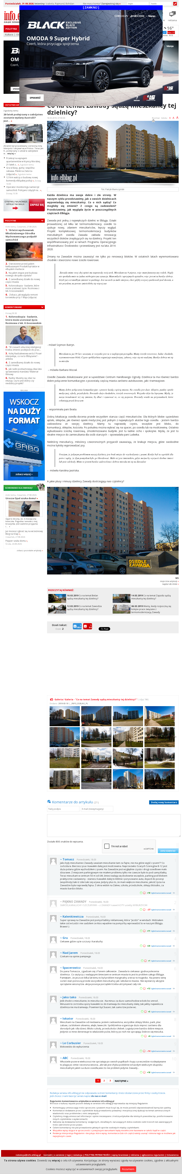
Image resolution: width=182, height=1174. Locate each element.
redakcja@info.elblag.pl (28, 1155)
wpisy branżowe (120, 1155)
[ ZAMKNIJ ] (91, 7)
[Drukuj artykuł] (153, 121)
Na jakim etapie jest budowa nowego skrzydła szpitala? (21, 274)
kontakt (48, 1155)
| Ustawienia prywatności (172, 1156)
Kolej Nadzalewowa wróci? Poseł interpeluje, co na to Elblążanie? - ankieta (23, 356)
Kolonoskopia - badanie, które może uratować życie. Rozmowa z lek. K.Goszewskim (22, 288)
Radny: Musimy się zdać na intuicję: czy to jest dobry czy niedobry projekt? (20, 381)
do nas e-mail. (99, 1096)
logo (68, 1155)
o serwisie (59, 1155)
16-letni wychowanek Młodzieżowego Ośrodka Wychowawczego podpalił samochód (21, 234)
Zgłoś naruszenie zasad (161, 893)
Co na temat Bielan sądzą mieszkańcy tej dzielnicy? (82, 597)
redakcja (77, 1155)
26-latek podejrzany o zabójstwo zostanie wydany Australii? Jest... (23, 117)
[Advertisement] (149, 218)
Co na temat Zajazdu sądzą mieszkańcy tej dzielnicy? (151, 597)
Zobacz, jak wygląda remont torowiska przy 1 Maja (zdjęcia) (22, 296)
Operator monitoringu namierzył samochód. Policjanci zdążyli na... (23, 189)
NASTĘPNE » (121, 1080)
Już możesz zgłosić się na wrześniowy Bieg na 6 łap (24, 532)
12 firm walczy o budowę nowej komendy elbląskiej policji (22, 179)
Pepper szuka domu (16, 540)
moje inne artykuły (169, 581)
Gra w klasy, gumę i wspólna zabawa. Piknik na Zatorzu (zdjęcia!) (20, 171)
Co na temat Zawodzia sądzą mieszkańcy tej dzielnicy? (84, 608)
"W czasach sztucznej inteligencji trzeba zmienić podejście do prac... (23, 348)
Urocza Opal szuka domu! (22, 498)
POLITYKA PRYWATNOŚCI (97, 1155)
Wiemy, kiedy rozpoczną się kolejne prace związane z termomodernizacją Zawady (151, 609)
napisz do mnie (170, 583)
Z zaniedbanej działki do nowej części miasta (23, 280)
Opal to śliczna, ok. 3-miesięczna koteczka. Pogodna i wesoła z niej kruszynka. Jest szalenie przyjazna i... (22, 522)
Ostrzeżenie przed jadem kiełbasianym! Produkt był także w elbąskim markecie (22, 266)
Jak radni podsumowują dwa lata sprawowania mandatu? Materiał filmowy (24, 371)
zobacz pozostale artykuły (29, 550)
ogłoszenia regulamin (152, 1155)
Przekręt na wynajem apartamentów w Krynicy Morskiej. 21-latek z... (23, 161)
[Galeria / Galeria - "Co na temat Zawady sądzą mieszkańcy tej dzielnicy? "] (64, 716)
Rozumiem (128, 1169)
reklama (134, 1155)
